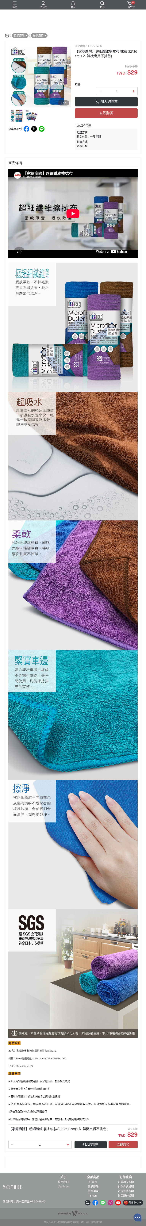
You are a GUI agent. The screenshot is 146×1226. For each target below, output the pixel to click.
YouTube (63, 1186)
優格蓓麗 (93, 1191)
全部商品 (93, 1177)
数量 (77, 84)
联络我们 (63, 1182)
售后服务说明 (126, 1195)
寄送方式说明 (126, 1191)
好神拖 (93, 1182)
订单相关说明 (126, 1182)
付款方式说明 (126, 1186)
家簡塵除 (93, 1186)
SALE (93, 1195)
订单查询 (126, 1177)
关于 (63, 1177)
